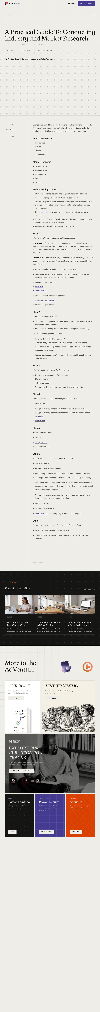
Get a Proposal (86, 3)
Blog (8, 15)
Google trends (41, 443)
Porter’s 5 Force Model (44, 301)
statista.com (46, 212)
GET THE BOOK (16, 698)
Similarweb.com (41, 290)
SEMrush (39, 287)
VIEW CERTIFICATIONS (21, 771)
